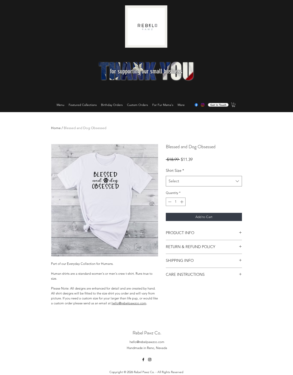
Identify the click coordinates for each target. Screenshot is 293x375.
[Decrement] (169, 202)
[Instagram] (203, 105)
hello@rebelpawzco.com (147, 342)
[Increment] (182, 202)
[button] (233, 105)
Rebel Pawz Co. (147, 332)
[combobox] (204, 181)
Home (56, 128)
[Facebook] (196, 105)
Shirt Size (175, 170)
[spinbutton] (175, 202)
